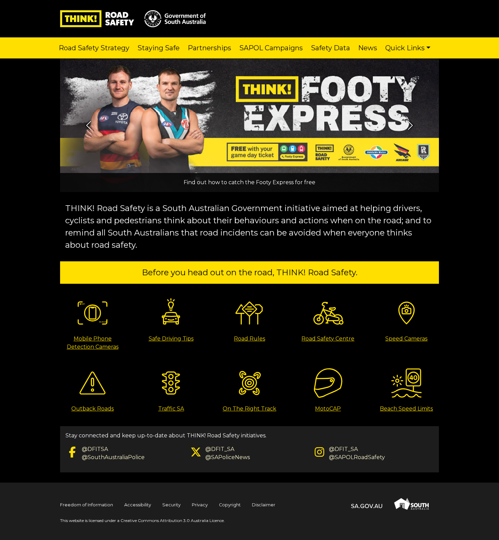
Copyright (230, 504)
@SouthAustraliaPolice (113, 457)
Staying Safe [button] (158, 48)
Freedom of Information (86, 504)
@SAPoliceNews (227, 457)
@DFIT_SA (219, 449)
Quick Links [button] (405, 48)
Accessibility (137, 504)
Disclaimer (263, 504)
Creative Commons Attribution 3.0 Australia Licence (172, 520)
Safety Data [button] (330, 48)
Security (171, 504)
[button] (88, 125)
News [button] (367, 48)
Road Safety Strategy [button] (94, 48)
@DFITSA (95, 449)
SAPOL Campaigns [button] (271, 48)
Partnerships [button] (209, 48)
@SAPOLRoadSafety (357, 457)
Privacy (200, 504)
